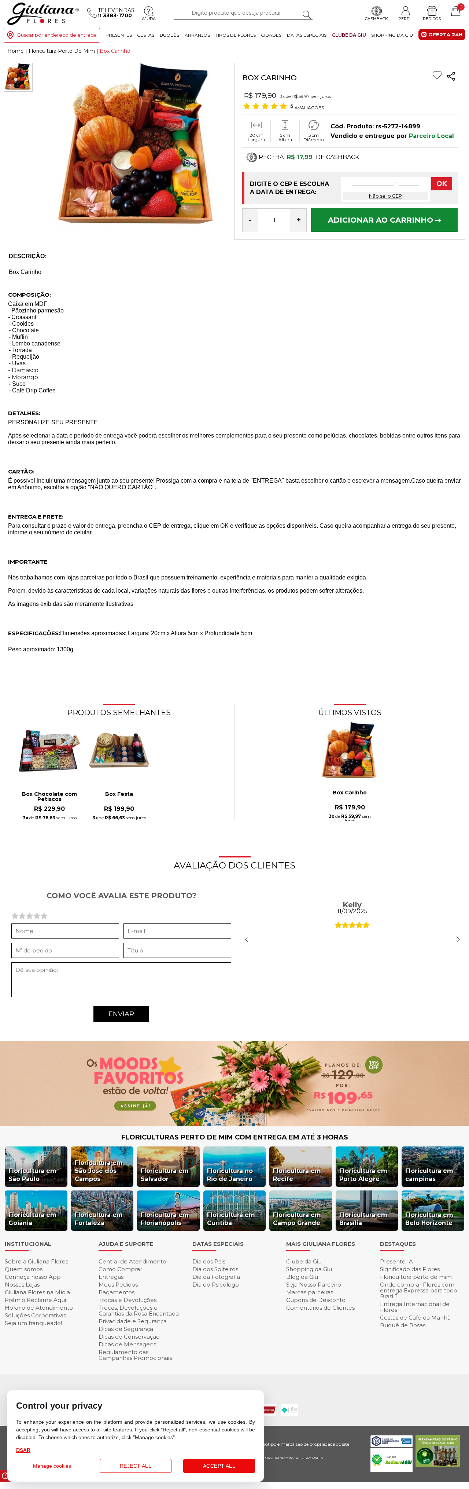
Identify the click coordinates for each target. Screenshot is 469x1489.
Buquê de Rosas (402, 1325)
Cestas (145, 35)
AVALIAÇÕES (309, 107)
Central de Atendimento (132, 1261)
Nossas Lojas (22, 1284)
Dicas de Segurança (126, 1328)
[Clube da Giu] (234, 1123)
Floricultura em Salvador (165, 1174)
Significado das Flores (410, 1269)
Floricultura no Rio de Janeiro (230, 1174)
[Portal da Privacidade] (391, 1444)
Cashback (376, 18)
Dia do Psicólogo (215, 1284)
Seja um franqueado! (33, 1323)
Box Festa (119, 794)
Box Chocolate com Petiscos (49, 796)
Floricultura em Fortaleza (99, 1218)
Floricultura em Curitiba (231, 1218)
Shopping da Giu (392, 35)
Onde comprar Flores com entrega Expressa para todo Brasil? (418, 1290)
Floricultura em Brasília (363, 1218)
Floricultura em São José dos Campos (99, 1170)
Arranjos (197, 35)
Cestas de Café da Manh (415, 1317)
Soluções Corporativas (35, 1315)
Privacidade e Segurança (133, 1321)
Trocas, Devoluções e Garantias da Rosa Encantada (139, 1310)
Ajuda (149, 18)
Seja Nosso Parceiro (313, 1284)
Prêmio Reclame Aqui (35, 1299)
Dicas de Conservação (129, 1336)
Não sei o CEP (385, 196)
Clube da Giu (349, 35)
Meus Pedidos (118, 1284)
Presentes (119, 35)
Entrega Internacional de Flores (415, 1306)
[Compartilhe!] (451, 77)
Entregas (111, 1276)
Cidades (271, 35)
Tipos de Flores (235, 35)
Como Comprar (120, 1269)
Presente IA (396, 1261)
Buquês (169, 35)
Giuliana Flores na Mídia (37, 1292)
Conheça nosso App (33, 1276)
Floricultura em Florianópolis (165, 1218)
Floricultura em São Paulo (32, 1174)
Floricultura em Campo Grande (297, 1218)
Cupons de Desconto (316, 1299)
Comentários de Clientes (320, 1307)
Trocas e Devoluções (127, 1299)
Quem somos (24, 1269)
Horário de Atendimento (39, 1307)
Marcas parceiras (309, 1292)
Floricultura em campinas (429, 1174)
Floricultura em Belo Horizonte (429, 1218)
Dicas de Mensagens (127, 1344)
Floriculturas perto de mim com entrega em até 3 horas (234, 1137)
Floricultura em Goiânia (32, 1218)
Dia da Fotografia (216, 1276)
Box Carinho (350, 793)
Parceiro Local (431, 135)
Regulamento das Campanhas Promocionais (135, 1355)
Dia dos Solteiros (215, 1269)
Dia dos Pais (208, 1261)
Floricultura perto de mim (416, 1276)
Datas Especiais (306, 35)
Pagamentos (116, 1292)
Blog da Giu (302, 1276)
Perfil (405, 18)
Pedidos (432, 18)
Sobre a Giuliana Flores (36, 1261)
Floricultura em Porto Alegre (363, 1174)
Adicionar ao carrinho (381, 220)
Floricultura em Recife (297, 1174)
